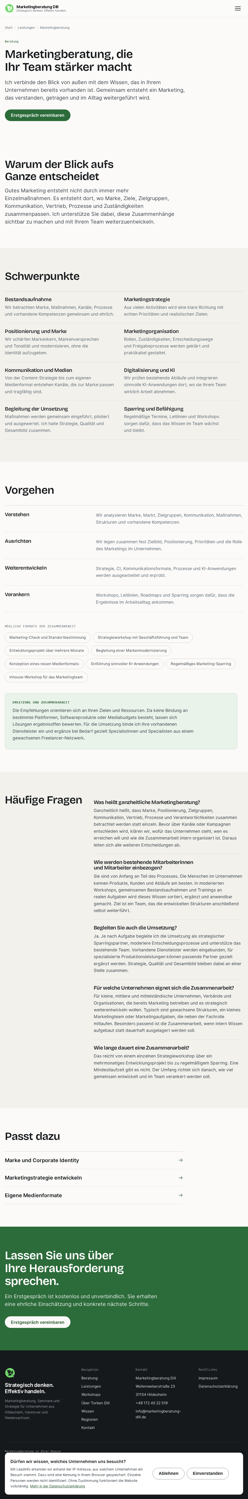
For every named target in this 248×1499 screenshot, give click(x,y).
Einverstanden (208, 1473)
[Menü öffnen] (238, 8)
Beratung (89, 1378)
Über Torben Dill (95, 1403)
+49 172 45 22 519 (152, 1403)
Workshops (91, 1394)
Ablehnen (168, 1473)
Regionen (89, 1419)
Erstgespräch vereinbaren (37, 115)
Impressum (208, 1378)
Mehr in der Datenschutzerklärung (57, 1486)
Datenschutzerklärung (218, 1386)
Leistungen (26, 27)
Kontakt (88, 1427)
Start (9, 27)
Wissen (87, 1411)
